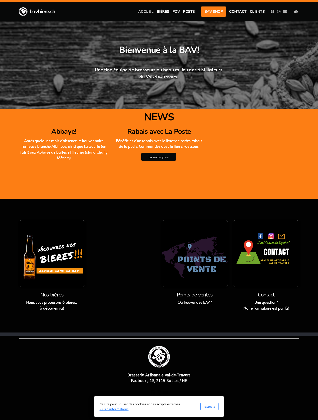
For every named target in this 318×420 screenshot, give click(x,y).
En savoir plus (158, 156)
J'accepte (209, 407)
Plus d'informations (114, 409)
